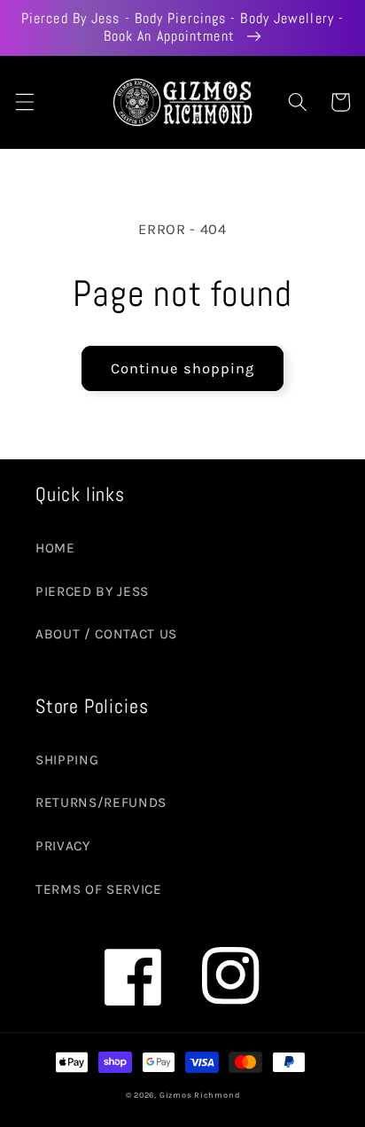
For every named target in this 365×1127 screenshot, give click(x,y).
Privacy (62, 846)
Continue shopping (183, 368)
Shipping (66, 760)
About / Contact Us (106, 634)
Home (55, 548)
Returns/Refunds (101, 802)
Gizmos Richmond (199, 1095)
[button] (24, 102)
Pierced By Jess (92, 591)
